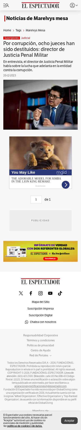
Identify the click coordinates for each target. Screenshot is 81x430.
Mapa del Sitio (40, 302)
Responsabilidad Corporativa (40, 335)
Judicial (25, 38)
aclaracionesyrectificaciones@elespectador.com (40, 386)
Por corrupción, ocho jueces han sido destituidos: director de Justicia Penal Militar (39, 49)
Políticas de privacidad (40, 345)
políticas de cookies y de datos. (24, 425)
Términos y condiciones (41, 340)
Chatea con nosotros (43, 322)
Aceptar (69, 420)
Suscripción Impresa (40, 308)
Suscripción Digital (40, 315)
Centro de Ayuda (40, 350)
